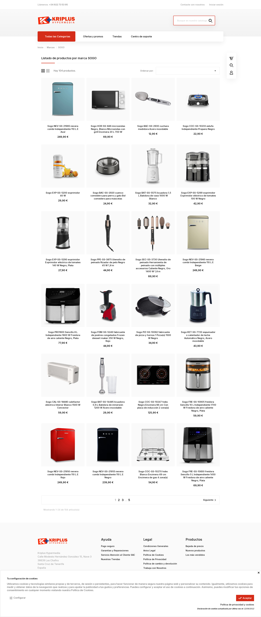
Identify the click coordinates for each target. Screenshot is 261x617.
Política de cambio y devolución (160, 563)
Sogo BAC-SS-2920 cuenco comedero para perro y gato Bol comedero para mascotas (108, 195)
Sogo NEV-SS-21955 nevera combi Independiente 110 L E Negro (107, 474)
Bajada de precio (195, 546)
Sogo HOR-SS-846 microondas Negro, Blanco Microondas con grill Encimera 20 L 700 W (108, 129)
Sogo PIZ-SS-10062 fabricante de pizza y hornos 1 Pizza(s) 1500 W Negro (153, 335)
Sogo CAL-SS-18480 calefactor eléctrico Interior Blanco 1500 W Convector (62, 404)
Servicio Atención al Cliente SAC (118, 555)
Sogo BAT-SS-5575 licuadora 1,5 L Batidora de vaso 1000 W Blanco (153, 195)
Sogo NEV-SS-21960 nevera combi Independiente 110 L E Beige (198, 262)
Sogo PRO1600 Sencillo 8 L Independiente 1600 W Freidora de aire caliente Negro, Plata (63, 335)
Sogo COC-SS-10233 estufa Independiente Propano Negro (198, 127)
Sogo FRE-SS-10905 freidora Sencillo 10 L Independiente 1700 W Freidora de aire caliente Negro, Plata (198, 406)
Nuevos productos (195, 550)
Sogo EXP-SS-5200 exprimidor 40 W (63, 194)
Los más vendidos (195, 555)
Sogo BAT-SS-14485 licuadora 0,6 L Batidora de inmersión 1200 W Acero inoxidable (108, 404)
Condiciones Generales (155, 546)
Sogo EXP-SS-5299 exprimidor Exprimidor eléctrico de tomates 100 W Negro (198, 195)
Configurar (17, 598)
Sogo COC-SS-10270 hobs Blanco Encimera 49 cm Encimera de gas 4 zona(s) (153, 474)
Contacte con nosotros (192, 4)
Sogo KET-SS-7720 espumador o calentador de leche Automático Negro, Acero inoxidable (198, 336)
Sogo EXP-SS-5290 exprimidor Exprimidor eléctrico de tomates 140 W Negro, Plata (63, 262)
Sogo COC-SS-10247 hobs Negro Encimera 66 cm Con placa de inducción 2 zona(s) (153, 404)
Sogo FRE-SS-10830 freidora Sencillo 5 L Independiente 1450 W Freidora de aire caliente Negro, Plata (198, 476)
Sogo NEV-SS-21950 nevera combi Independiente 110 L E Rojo (62, 474)
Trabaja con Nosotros (154, 568)
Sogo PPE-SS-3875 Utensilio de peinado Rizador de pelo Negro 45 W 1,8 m (108, 262)
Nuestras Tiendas (110, 559)
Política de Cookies (153, 555)
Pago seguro (107, 546)
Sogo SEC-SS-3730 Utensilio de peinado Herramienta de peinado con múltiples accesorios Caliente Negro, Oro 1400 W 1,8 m (153, 265)
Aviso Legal (149, 550)
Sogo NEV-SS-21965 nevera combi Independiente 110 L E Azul (62, 129)
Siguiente (210, 500)
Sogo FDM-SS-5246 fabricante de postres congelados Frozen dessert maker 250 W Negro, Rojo (108, 336)
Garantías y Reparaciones (115, 550)
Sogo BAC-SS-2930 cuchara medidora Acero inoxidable (153, 127)
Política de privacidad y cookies (237, 604)
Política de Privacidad (154, 559)
